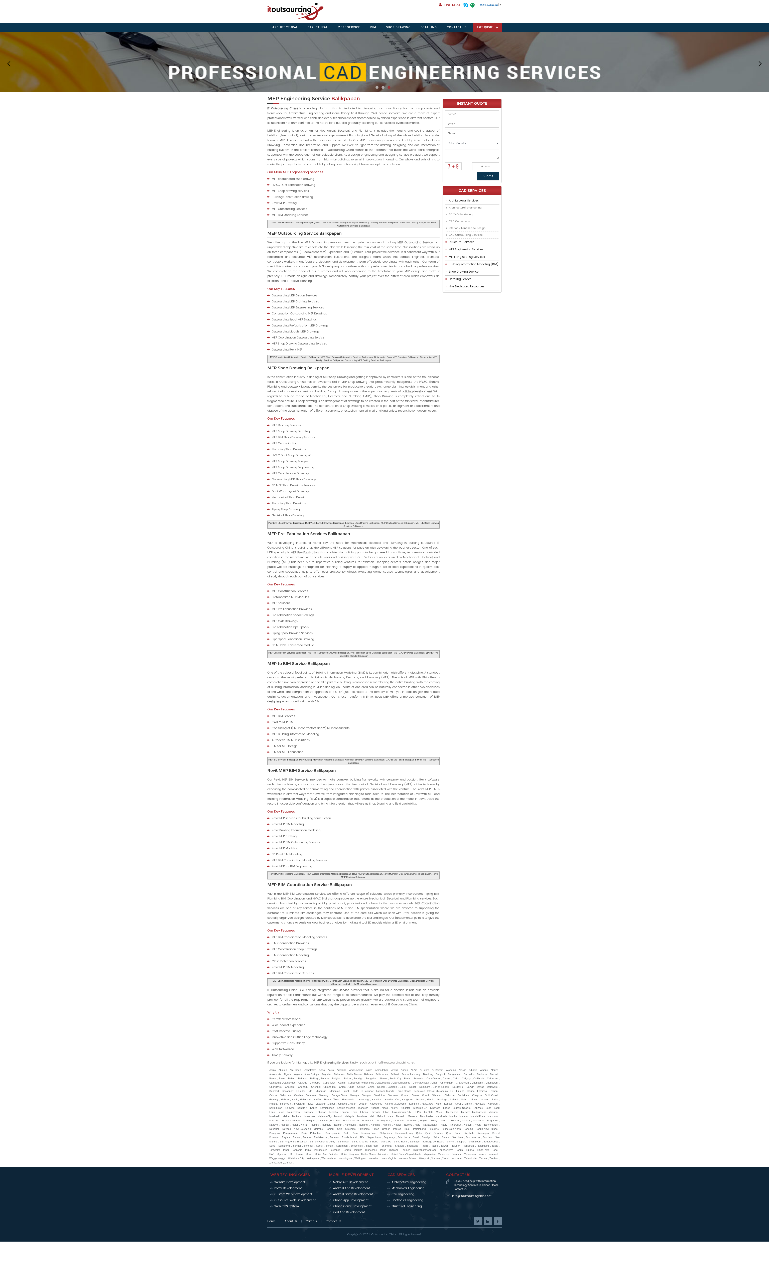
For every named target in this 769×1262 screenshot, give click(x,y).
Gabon (273, 1095)
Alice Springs (311, 1074)
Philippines (385, 1133)
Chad (435, 1082)
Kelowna (290, 1108)
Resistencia (320, 1137)
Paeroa (397, 1129)
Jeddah (363, 1103)
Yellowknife (470, 1158)
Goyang (273, 1099)
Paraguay (274, 1133)
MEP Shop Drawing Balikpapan (298, 368)
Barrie (272, 1078)
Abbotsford (310, 1070)
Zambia (493, 1158)
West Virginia (389, 1158)
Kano (439, 1103)
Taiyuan (456, 1145)
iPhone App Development (350, 1200)
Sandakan (343, 1141)
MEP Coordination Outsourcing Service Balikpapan (294, 357)
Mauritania (398, 1120)
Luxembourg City (401, 1112)
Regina (286, 1137)
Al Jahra (424, 1070)
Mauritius (412, 1120)
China (371, 1087)
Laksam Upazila (462, 1108)
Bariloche (482, 1074)
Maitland (297, 1116)
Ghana (405, 1095)
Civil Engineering (403, 1194)
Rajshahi (469, 1133)
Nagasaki (492, 1120)
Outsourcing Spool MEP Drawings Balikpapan (396, 357)
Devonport (287, 1091)
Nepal (478, 1124)
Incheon (484, 1099)
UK (290, 1154)
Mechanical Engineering (408, 1188)
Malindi (381, 1116)
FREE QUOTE (485, 27)
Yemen (483, 1158)
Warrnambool (328, 1158)
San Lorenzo (473, 1137)
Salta (436, 1137)
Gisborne (450, 1095)
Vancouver (444, 1154)
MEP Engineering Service (298, 99)
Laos (488, 1108)
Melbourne (478, 1120)
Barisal (494, 1074)
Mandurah (441, 1116)
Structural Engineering (407, 1206)
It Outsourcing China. (383, 1234)
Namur (338, 1124)
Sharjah (399, 1145)
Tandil (286, 1150)
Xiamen (435, 1158)
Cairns (446, 1078)
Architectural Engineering (465, 207)
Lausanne (308, 1112)
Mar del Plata (477, 1116)
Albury (494, 1070)
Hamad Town (331, 1099)
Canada (302, 1082)
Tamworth (274, 1150)
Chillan (361, 1087)
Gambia (298, 1095)
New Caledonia (302, 1129)
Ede (310, 1091)
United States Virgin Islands (406, 1154)
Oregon (386, 1129)
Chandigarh (446, 1082)
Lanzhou (478, 1108)
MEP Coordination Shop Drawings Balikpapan (386, 981)
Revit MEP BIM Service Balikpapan (301, 770)
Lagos (446, 1108)
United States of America (374, 1154)
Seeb (272, 1145)
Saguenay (389, 1137)
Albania (473, 1070)
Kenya (313, 1108)
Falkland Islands (385, 1091)
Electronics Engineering (407, 1200)
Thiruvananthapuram (424, 1150)
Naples (408, 1124)
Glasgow (477, 1095)
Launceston (293, 1112)
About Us (291, 1221)
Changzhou (275, 1087)
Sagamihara (374, 1137)
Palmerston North (451, 1129)
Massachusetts (351, 1120)
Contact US (333, 1221)
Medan (455, 1120)
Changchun (462, 1082)
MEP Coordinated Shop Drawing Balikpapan (293, 222)
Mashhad (335, 1120)
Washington (345, 1158)
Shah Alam (372, 1145)
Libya (386, 1112)
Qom (448, 1133)
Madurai (493, 1112)
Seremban (342, 1145)
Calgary (466, 1078)
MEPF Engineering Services (467, 257)
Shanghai (386, 1145)
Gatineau (311, 1095)
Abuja (272, 1070)
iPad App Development (349, 1212)
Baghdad (326, 1074)
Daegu (381, 1087)
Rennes (307, 1137)
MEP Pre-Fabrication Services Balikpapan (308, 533)
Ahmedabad (382, 1070)
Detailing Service (460, 279)
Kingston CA (420, 1108)
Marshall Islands (291, 1120)
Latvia (281, 1112)
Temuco (358, 1150)
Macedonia (452, 1112)
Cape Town (329, 1082)
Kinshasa (435, 1108)
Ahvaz (394, 1070)
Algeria (288, 1074)
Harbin (430, 1099)
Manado (400, 1116)
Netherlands (491, 1124)
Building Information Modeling (291, 687)
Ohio (339, 1129)
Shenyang (412, 1145)
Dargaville (458, 1087)
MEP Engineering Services (466, 249)
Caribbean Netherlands (361, 1082)
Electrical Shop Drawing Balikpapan (362, 523)
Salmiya (426, 1137)
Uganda (281, 1154)
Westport (424, 1158)
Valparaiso (430, 1154)
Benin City (395, 1078)
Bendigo (358, 1078)
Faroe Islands (404, 1091)
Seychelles (357, 1145)
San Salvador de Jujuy (322, 1141)
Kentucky (302, 1108)
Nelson (468, 1124)
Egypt (346, 1091)
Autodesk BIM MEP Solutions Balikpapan (364, 759)
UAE (271, 1154)
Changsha (477, 1082)
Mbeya (435, 1120)
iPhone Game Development (352, 1206)
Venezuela (470, 1154)
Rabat (458, 1133)
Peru (355, 1133)
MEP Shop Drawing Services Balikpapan (378, 222)
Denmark (274, 1091)
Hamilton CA (391, 1099)
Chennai (316, 1087)
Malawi (338, 1116)
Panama (468, 1129)
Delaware (492, 1087)
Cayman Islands (401, 1082)
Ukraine (299, 1154)
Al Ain (414, 1070)
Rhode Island (349, 1137)
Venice (482, 1154)
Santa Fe (386, 1141)
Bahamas (339, 1074)
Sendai (297, 1145)
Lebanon (321, 1112)
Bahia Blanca (354, 1074)
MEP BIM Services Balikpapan (283, 759)
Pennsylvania (332, 1133)
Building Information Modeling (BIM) (474, 264)
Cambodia (275, 1082)
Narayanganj (430, 1124)
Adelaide (341, 1070)
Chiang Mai (329, 1087)
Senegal (308, 1145)
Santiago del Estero (433, 1141)
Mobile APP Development (350, 1182)
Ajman (404, 1070)
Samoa (446, 1137)
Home (271, 1221)
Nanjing (363, 1124)
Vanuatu (457, 1154)
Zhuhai (288, 1162)
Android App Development (351, 1188)
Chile (351, 1087)
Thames (405, 1150)
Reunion (334, 1137)
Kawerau (493, 1103)
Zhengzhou (275, 1162)
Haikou (285, 1099)
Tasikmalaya (320, 1150)
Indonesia (285, 1103)
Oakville (318, 1129)
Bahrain (368, 1074)
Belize (347, 1078)
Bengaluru (371, 1078)
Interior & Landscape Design (467, 228)
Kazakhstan (275, 1108)
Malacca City (325, 1116)
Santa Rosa (400, 1141)
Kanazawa (427, 1103)
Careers (311, 1221)
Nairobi (285, 1124)
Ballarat (395, 1074)
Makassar (309, 1116)
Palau (407, 1129)
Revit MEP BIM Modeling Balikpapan (287, 874)
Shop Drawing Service (464, 271)
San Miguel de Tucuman (293, 1141)
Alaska (462, 1070)
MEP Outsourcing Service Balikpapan (304, 233)
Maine (286, 1116)
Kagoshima (376, 1103)
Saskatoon (475, 1141)
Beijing (314, 1078)
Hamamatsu (348, 1099)
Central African (421, 1082)
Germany (393, 1095)
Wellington (360, 1158)
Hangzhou (407, 1099)
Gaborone (285, 1095)
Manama (413, 1116)
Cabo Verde (433, 1078)
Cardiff (341, 1082)
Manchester (426, 1116)
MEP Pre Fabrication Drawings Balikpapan (328, 653)
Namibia (326, 1124)
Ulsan (309, 1154)
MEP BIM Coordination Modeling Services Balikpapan (298, 981)
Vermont (493, 1154)
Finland (460, 1091)
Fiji (452, 1091)
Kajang (389, 1103)
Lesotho (333, 1112)
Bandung (428, 1074)
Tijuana (470, 1150)
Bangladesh (454, 1074)
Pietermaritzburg (404, 1133)
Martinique (309, 1120)
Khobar (375, 1108)
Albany (484, 1070)
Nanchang (350, 1124)
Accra (331, 1070)
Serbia (329, 1145)
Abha (322, 1070)
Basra (282, 1078)
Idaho (464, 1099)
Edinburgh (320, 1091)
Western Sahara (408, 1158)
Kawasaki (480, 1103)
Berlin (407, 1078)
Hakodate (305, 1099)
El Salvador (367, 1091)
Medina (466, 1120)
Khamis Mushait (346, 1108)
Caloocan (492, 1078)
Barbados (469, 1074)
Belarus (325, 1078)
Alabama (451, 1070)
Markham (492, 1116)
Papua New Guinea (487, 1129)
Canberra (315, 1082)
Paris (304, 1133)
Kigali (385, 1108)
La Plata (428, 1112)
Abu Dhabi (296, 1070)
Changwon (492, 1082)
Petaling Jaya (368, 1133)
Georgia (354, 1095)
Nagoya (273, 1124)
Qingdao (438, 1133)
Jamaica (342, 1103)
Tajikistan (469, 1145)
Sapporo (461, 1141)
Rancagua (483, 1133)
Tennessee (371, 1150)
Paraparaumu (290, 1133)
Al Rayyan (437, 1070)
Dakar (403, 1087)
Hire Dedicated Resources (466, 286)
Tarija (308, 1150)
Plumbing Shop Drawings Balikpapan (286, 523)
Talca (495, 1145)
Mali (372, 1116)
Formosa (482, 1091)
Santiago (415, 1141)
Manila (453, 1116)
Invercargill (300, 1103)
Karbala (467, 1103)
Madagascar (479, 1112)
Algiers (298, 1074)
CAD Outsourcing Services (466, 235)
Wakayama (313, 1158)
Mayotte (424, 1120)
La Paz (417, 1112)
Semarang (284, 1145)
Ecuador (300, 1091)
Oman (375, 1129)
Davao (480, 1087)
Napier (397, 1124)
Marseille (274, 1120)
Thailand (394, 1150)
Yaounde (457, 1158)
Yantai (445, 1158)
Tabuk (434, 1145)
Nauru (444, 1124)
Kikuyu (394, 1108)
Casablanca (383, 1082)
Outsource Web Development (295, 1200)
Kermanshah (327, 1108)
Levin (354, 1112)
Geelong (323, 1095)
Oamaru (330, 1129)
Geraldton (379, 1095)
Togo (495, 1150)
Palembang (419, 1129)
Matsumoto (368, 1120)
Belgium (336, 1078)
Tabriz (424, 1145)
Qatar (419, 1133)
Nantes (387, 1124)
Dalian (413, 1087)
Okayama (350, 1129)
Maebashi (274, 1116)
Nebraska (455, 1124)
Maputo (463, 1116)
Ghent (425, 1095)
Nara (417, 1124)
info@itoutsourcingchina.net (394, 1062)
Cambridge (289, 1082)
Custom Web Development (293, 1194)
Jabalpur (321, 1103)
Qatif (427, 1133)
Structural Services (461, 242)
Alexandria (275, 1074)
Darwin (470, 1087)
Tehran (347, 1150)
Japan (352, 1103)
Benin (383, 1078)
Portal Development (288, 1188)
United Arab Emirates (326, 1154)
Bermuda (419, 1078)
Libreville (375, 1112)
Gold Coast (491, 1095)
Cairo (456, 1078)
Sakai (416, 1137)
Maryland (322, 1120)
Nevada (286, 1129)
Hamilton (376, 1099)
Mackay (465, 1112)
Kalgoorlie (401, 1103)
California (478, 1078)
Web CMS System (286, 1206)
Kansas (448, 1103)
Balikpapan (381, 1074)
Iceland (454, 1099)
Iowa (310, 1103)
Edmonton (334, 1091)
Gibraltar (436, 1095)
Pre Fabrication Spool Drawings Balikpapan (371, 653)
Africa (369, 1070)
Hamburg (363, 1099)
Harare (420, 1099)
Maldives (362, 1116)
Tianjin (459, 1150)
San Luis (487, 1137)
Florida (471, 1091)
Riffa (361, 1137)
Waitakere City (296, 1158)
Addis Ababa (356, 1070)
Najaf (295, 1124)
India (495, 1099)
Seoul (319, 1145)
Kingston (406, 1108)
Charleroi (290, 1087)
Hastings (442, 1099)
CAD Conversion (459, 221)
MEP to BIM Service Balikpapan (298, 663)
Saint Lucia (404, 1137)
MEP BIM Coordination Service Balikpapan (309, 884)
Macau (439, 1112)
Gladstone (463, 1095)
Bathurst (302, 1078)
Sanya (450, 1141)
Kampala (414, 1103)
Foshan (493, 1091)
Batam (291, 1078)
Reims (296, 1137)
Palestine (434, 1129)
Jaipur (331, 1103)
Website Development (289, 1182)
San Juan (457, 1137)
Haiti (294, 1099)
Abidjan (283, 1070)
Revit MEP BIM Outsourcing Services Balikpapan (407, 874)
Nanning (375, 1124)
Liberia (364, 1112)
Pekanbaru (316, 1133)
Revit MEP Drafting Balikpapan (415, 222)
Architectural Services (464, 200)
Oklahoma (364, 1129)
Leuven (344, 1112)
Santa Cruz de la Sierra (365, 1141)
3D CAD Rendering (461, 214)
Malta (391, 1116)
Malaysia (349, 1116)
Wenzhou (374, 1158)
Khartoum (362, 1108)
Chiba (342, 1087)
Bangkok (440, 1074)
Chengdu (303, 1087)
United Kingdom (350, 1154)
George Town (339, 1095)
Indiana (273, 1103)
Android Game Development (353, 1194)
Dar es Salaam (441, 1087)
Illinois (473, 1099)
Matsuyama (383, 1120)
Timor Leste (483, 1150)
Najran (304, 1124)
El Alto (354, 1091)
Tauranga (335, 1150)
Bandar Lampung (411, 1074)
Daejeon (392, 1087)
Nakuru (315, 1124)
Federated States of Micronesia (431, 1091)
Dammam (424, 1087)
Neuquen (274, 1129)
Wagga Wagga (277, 1158)
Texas (383, 1150)
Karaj (458, 1103)
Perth (346, 1133)
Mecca (445, 1120)
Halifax (317, 1099)
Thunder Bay (445, 1150)
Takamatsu (483, 1145)
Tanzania (297, 1150)
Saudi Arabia (490, 1141)
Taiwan (445, 1145)
